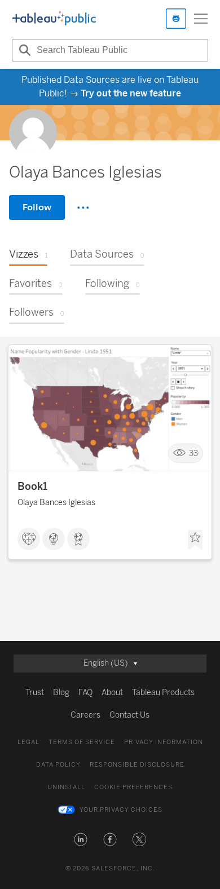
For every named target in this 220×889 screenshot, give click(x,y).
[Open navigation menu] (201, 18)
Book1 (32, 486)
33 (193, 453)
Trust (34, 692)
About (112, 692)
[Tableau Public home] (54, 18)
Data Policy (58, 764)
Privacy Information (163, 742)
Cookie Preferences (133, 787)
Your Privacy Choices (121, 809)
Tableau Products (163, 692)
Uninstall (66, 787)
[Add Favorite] (195, 540)
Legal (28, 742)
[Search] (23, 50)
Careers (85, 715)
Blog (61, 692)
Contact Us (129, 715)
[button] (81, 839)
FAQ (85, 692)
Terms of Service (82, 742)
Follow (37, 207)
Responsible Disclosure (137, 764)
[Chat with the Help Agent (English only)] (176, 18)
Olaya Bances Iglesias (56, 502)
